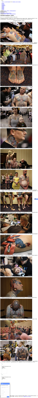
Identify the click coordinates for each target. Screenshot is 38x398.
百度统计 (25, 396)
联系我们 (3, 8)
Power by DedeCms (28, 396)
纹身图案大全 (3, 5)
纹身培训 (3, 6)
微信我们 (3, 9)
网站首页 (3, 3)
